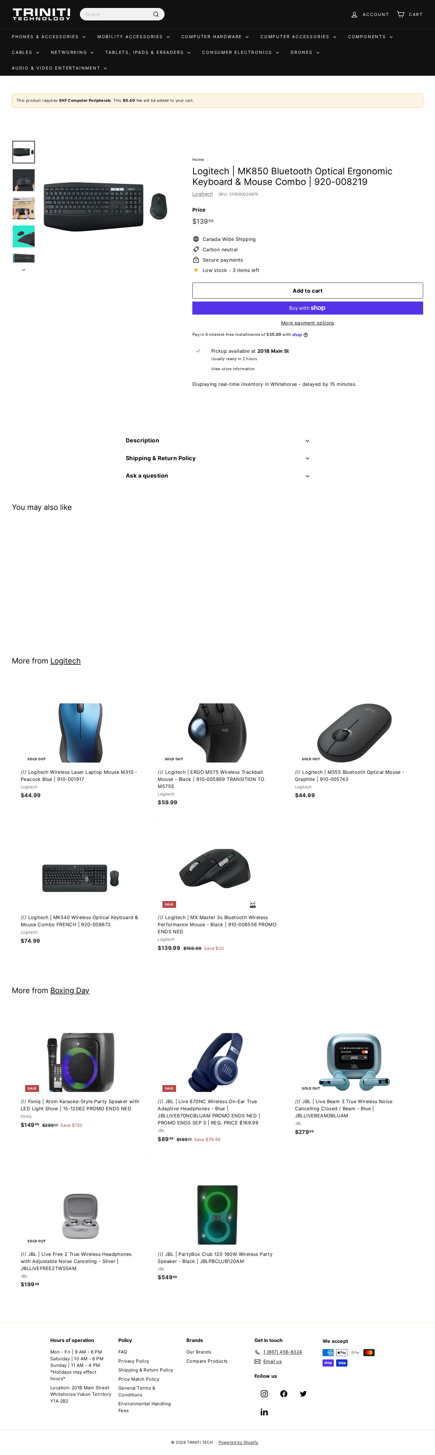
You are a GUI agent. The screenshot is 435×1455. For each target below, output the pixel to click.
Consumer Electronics (238, 52)
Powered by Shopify (238, 1442)
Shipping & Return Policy (161, 458)
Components (368, 36)
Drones (303, 52)
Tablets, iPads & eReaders (145, 52)
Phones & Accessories (46, 36)
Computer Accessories (296, 36)
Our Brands (198, 1352)
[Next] (24, 268)
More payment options (307, 323)
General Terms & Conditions (136, 1391)
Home (198, 159)
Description (142, 440)
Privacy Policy (133, 1361)
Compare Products (207, 1361)
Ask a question (147, 475)
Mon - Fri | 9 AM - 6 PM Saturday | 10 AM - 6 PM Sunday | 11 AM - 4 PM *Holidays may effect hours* (76, 1365)
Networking (70, 52)
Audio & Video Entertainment (57, 67)
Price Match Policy (138, 1379)
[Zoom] (106, 207)
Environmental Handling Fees (144, 1407)
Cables (23, 52)
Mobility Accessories (131, 36)
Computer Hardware (212, 36)
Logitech (202, 194)
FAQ (122, 1352)
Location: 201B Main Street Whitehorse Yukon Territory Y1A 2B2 (80, 1394)
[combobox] (122, 14)
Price (199, 210)
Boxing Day (69, 990)
